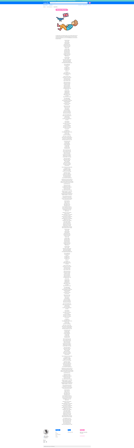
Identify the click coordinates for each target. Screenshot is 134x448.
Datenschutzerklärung (57, 434)
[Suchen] (87, 3)
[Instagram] (44, 442)
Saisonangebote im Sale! (79, 0)
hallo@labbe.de (46, 437)
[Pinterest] (46, 442)
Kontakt (56, 435)
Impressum (56, 433)
